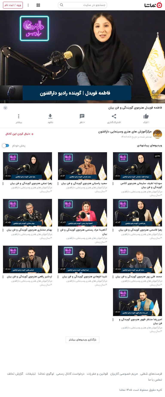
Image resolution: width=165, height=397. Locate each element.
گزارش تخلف (15, 374)
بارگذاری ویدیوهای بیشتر (82, 340)
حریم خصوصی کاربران (124, 374)
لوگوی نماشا (46, 374)
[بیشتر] (113, 183)
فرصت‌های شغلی (151, 374)
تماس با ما (155, 380)
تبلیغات (31, 374)
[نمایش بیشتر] (6, 107)
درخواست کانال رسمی (70, 374)
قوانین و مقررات (97, 374)
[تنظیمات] (28, 5)
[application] (82, 56)
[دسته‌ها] (38, 5)
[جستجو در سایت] (61, 5)
